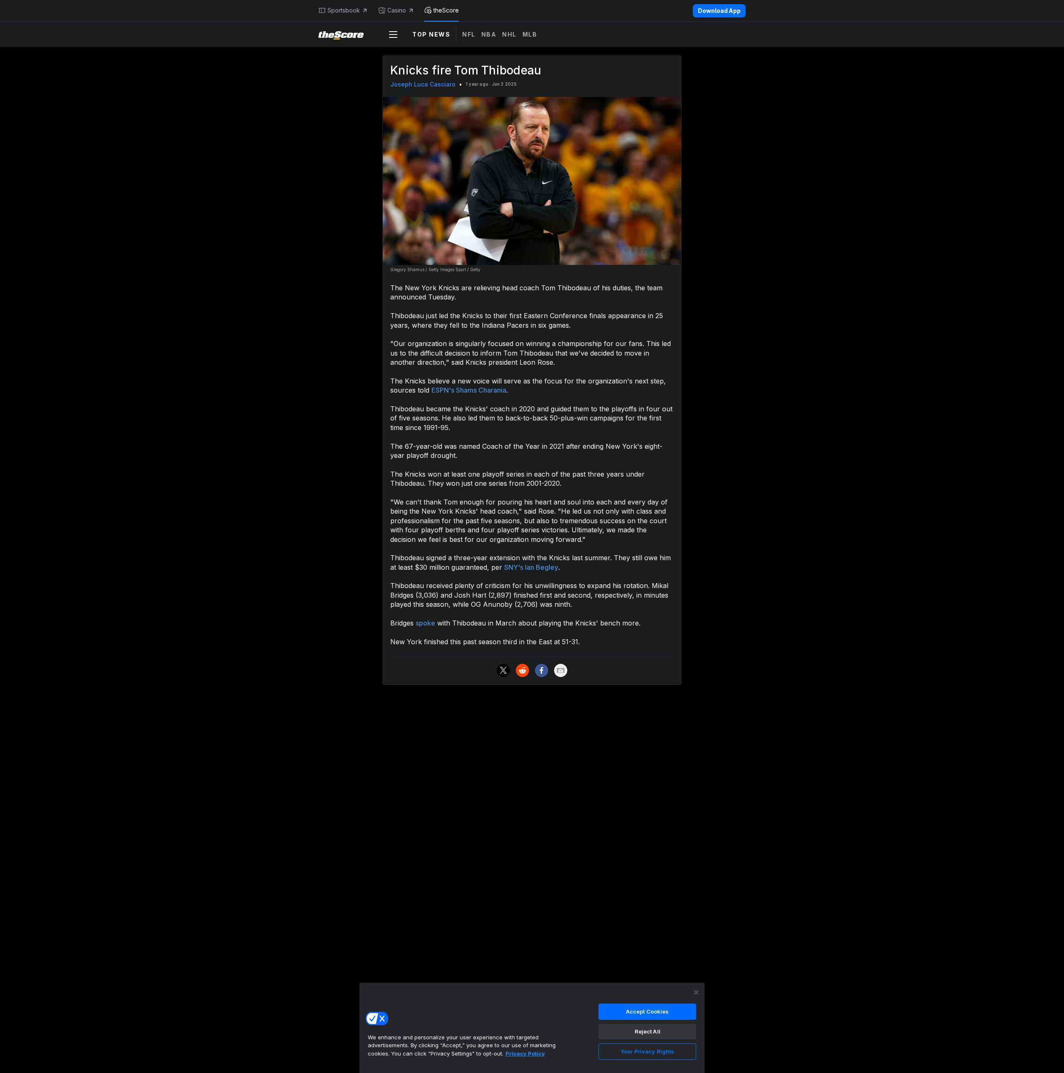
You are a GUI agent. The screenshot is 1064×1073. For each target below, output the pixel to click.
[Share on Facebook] (541, 670)
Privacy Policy (525, 1053)
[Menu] (393, 34)
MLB (529, 34)
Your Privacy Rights (647, 1051)
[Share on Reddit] (522, 670)
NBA (489, 34)
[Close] (696, 992)
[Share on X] (503, 670)
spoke (425, 623)
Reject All (647, 1031)
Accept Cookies (647, 1011)
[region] (532, 1027)
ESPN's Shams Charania (468, 390)
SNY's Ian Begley (531, 567)
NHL (509, 34)
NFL (468, 34)
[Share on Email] (560, 670)
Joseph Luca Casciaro (423, 84)
